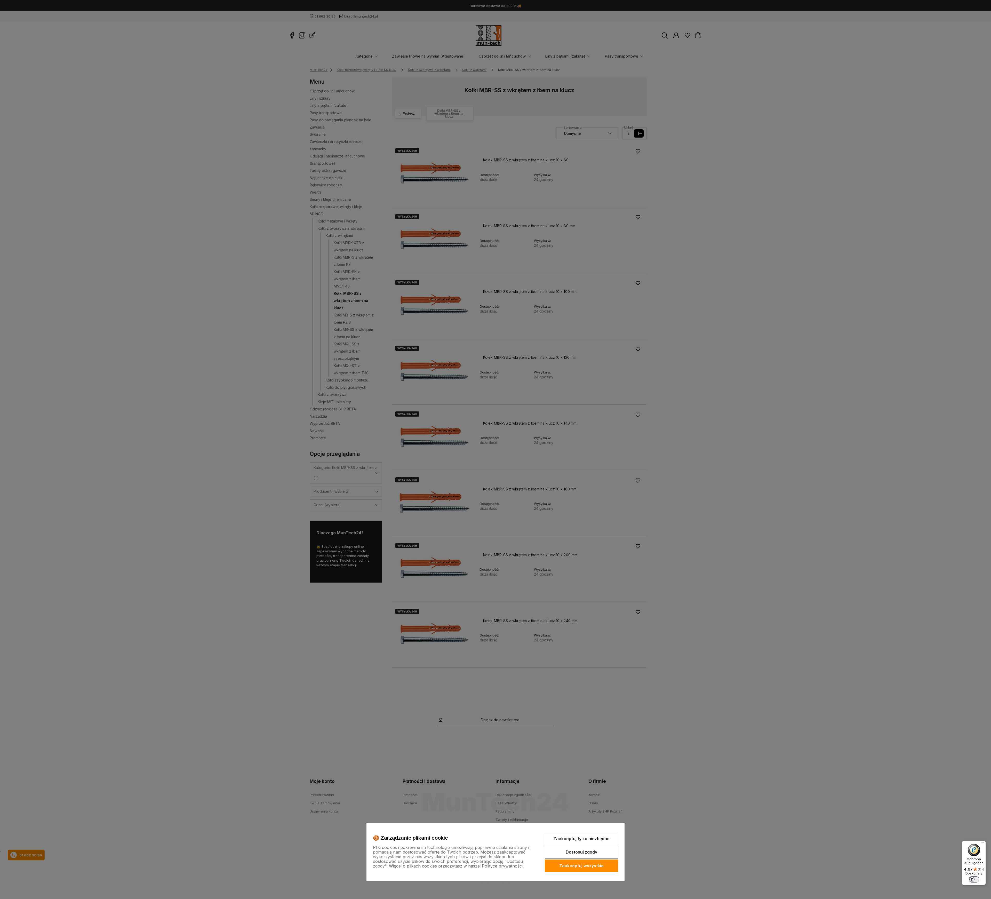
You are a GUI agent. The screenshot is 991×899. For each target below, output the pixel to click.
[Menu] (983, 844)
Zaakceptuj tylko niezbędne (581, 838)
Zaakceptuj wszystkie (581, 865)
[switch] (974, 879)
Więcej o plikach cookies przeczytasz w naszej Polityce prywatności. (456, 866)
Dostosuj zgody (581, 852)
